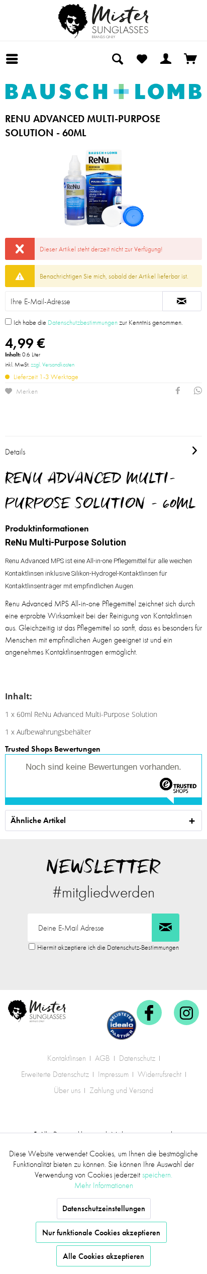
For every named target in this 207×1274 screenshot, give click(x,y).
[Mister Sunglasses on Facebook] (149, 1012)
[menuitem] (14, 59)
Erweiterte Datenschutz (55, 1074)
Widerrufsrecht (159, 1074)
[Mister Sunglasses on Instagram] (186, 1012)
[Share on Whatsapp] (198, 392)
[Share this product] (178, 392)
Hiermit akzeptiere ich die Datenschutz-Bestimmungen (108, 947)
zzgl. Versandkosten (52, 364)
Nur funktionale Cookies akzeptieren (101, 1232)
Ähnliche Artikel (38, 820)
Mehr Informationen (103, 1185)
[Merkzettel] (142, 59)
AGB (102, 1058)
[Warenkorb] (191, 59)
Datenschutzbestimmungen (83, 322)
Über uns (67, 1090)
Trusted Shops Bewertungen (52, 749)
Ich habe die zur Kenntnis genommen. (98, 322)
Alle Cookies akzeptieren (103, 1256)
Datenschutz (137, 1058)
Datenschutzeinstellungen (103, 1208)
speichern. (157, 1174)
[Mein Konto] (166, 59)
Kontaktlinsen (66, 1058)
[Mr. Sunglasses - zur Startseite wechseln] (103, 21)
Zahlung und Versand (121, 1090)
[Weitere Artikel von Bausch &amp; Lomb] (103, 91)
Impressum (113, 1074)
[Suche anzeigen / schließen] (117, 59)
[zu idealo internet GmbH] (122, 1025)
